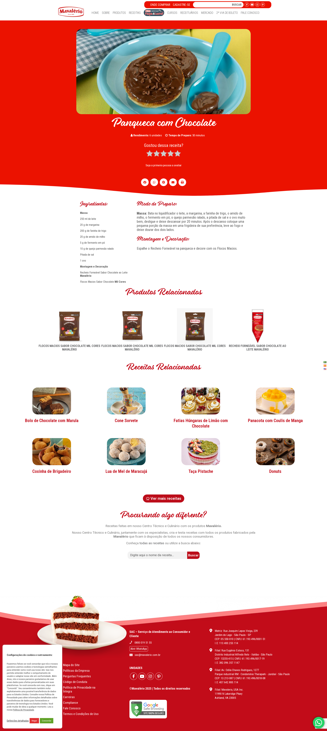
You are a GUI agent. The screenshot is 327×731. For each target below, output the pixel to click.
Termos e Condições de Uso (81, 714)
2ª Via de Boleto (227, 12)
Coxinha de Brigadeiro (51, 471)
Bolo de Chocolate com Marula (52, 420)
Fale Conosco (250, 12)
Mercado (207, 12)
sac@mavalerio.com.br (147, 655)
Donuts (275, 471)
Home (95, 12)
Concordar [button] (46, 720)
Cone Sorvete (126, 420)
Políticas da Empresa (76, 671)
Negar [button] (34, 720)
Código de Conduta (75, 682)
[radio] (149, 153)
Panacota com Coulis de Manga (275, 420)
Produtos (119, 12)
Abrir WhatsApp (138, 648)
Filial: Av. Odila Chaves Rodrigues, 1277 (237, 670)
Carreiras (69, 697)
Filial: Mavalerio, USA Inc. (229, 689)
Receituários (189, 12)
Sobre (106, 12)
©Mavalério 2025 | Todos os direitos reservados (159, 688)
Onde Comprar (160, 4)
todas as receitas (151, 543)
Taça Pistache (201, 471)
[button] (145, 182)
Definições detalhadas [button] (18, 720)
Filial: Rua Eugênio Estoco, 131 (232, 650)
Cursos (172, 12)
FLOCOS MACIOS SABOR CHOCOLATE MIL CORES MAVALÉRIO (69, 347)
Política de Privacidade (23, 710)
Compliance (70, 703)
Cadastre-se (181, 4)
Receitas (135, 12)
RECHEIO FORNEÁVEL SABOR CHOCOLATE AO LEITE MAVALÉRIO (257, 347)
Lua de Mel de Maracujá (126, 471)
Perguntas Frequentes (77, 676)
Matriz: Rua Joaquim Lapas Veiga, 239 (236, 631)
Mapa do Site (71, 665)
